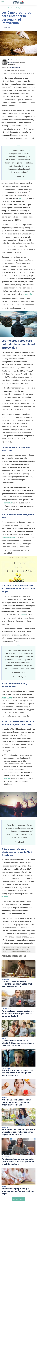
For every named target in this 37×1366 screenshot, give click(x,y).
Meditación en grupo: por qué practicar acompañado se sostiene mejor (18, 1191)
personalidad (7, 503)
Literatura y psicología (14, 8)
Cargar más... (18, 1199)
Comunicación (6, 1009)
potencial (28, 294)
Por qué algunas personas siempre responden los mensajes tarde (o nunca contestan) (18, 1013)
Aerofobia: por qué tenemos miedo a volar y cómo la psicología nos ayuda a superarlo (18, 1072)
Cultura (4, 8)
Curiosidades (6, 1068)
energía (7, 778)
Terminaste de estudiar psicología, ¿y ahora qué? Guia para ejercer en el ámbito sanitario (18, 1161)
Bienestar (5, 1097)
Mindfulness (7, 697)
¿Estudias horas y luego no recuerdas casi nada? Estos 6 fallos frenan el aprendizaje (18, 984)
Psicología (5, 979)
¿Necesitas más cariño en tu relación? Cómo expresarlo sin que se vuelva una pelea (18, 1043)
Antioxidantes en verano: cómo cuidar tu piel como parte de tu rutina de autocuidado (16, 1102)
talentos (5, 897)
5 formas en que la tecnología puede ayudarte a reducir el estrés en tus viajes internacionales (18, 1132)
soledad (22, 615)
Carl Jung (22, 198)
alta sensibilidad (8, 538)
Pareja (4, 1038)
